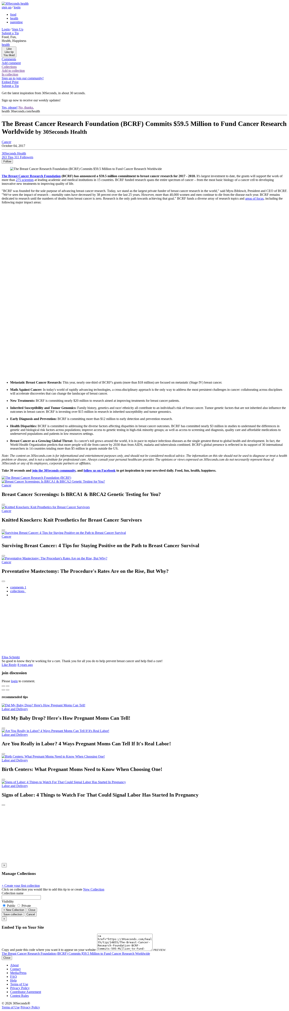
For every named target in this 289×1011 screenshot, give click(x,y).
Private (26, 905)
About (14, 965)
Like (5, 665)
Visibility (8, 901)
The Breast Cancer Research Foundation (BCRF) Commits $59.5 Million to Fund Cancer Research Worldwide (76, 953)
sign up (6, 7)
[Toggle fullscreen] (7, 686)
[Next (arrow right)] (7, 690)
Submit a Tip (10, 33)
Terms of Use (19, 984)
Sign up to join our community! (23, 78)
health (14, 18)
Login (6, 29)
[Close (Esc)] (3, 686)
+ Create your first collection (21, 885)
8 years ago (25, 665)
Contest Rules (19, 995)
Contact (15, 969)
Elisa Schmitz (11, 657)
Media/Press (18, 973)
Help (13, 980)
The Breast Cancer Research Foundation (31, 176)
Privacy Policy (20, 988)
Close (31, 910)
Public (11, 905)
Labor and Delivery (15, 709)
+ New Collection (13, 910)
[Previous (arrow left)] (3, 690)
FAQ (13, 976)
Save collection (12, 914)
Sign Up (17, 29)
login (17, 7)
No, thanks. (26, 107)
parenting (16, 22)
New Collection (93, 889)
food (13, 14)
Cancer (6, 142)
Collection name (12, 893)
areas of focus (254, 198)
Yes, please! (10, 107)
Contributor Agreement (25, 992)
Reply (13, 665)
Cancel (30, 914)
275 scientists (25, 180)
